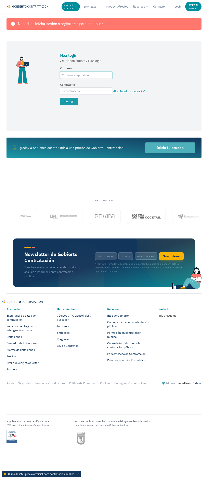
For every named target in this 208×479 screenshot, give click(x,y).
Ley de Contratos (67, 346)
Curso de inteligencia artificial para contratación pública (41, 474)
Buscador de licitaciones (22, 343)
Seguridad (24, 383)
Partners (11, 369)
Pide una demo (167, 315)
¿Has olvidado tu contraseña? (129, 91)
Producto (112, 6)
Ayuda (10, 383)
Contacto (159, 6)
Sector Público (69, 6)
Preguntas (63, 339)
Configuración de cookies (130, 383)
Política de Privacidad (82, 383)
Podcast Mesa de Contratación (126, 354)
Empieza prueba (193, 6)
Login (178, 6)
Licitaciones (14, 337)
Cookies (105, 383)
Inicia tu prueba (170, 147)
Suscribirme (171, 256)
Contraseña (67, 84)
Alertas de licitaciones (20, 350)
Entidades (63, 333)
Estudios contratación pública (126, 360)
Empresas (90, 6)
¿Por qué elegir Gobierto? (22, 363)
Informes (63, 326)
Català (197, 383)
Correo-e (66, 68)
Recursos (139, 6)
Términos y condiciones (50, 383)
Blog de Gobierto (118, 315)
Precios (11, 356)
